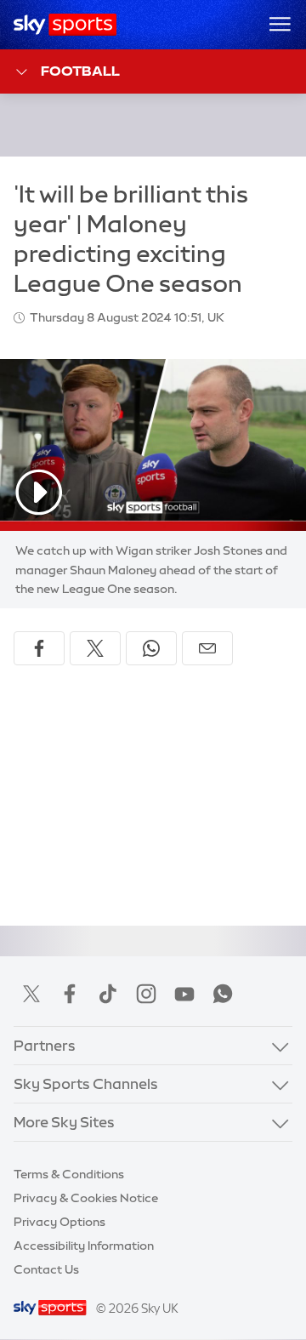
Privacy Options (59, 1222)
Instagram (146, 994)
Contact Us (46, 1269)
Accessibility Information (84, 1246)
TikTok (108, 994)
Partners (45, 1045)
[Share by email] (207, 648)
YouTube (184, 994)
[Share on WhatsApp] (151, 648)
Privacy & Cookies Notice (86, 1198)
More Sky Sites (64, 1122)
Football (80, 70)
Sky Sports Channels (86, 1083)
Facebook (70, 994)
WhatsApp (223, 994)
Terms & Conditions (69, 1174)
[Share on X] (95, 648)
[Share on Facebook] (39, 648)
